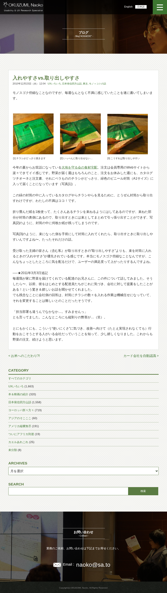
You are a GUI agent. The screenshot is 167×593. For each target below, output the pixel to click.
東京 (85, 83)
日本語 (141, 6)
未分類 (12, 450)
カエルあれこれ (18, 442)
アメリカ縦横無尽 (19, 426)
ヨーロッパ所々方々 (21, 410)
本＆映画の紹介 (18, 394)
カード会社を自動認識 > (141, 356)
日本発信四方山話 (72, 83)
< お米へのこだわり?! (24, 356)
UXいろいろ (54, 83)
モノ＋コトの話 (97, 83)
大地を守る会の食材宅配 (79, 167)
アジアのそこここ (19, 418)
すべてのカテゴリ (19, 378)
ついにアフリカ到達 (21, 434)
